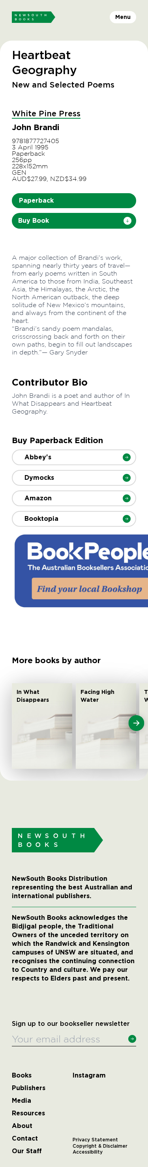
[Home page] (33, 17)
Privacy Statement (95, 1139)
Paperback (36, 200)
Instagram (89, 1075)
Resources (28, 1113)
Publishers (28, 1088)
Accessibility (88, 1152)
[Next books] (136, 723)
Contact (25, 1139)
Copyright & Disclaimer (100, 1146)
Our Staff (27, 1151)
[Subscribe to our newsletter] (132, 1039)
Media (21, 1101)
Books (22, 1075)
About (22, 1126)
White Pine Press (46, 114)
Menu (123, 17)
